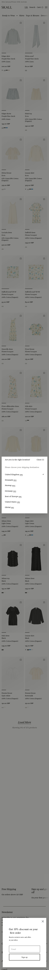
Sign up (24, 957)
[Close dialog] (42, 921)
